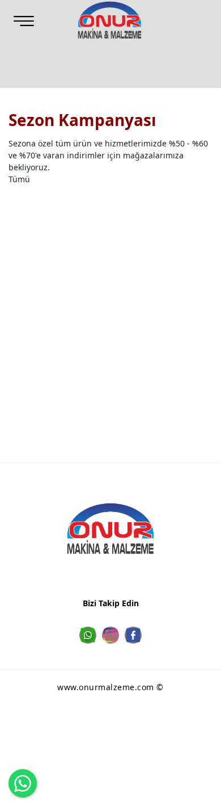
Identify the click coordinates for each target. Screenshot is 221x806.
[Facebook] (133, 635)
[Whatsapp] (87, 635)
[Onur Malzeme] (110, 20)
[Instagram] (110, 635)
